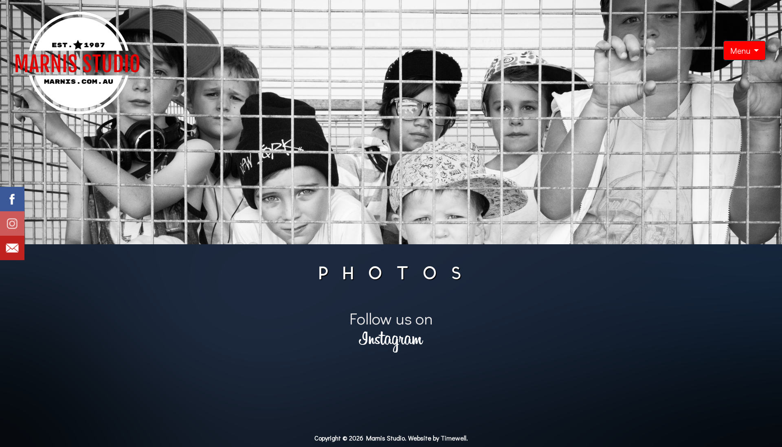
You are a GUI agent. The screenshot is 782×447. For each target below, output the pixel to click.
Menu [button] (741, 50)
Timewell (453, 438)
